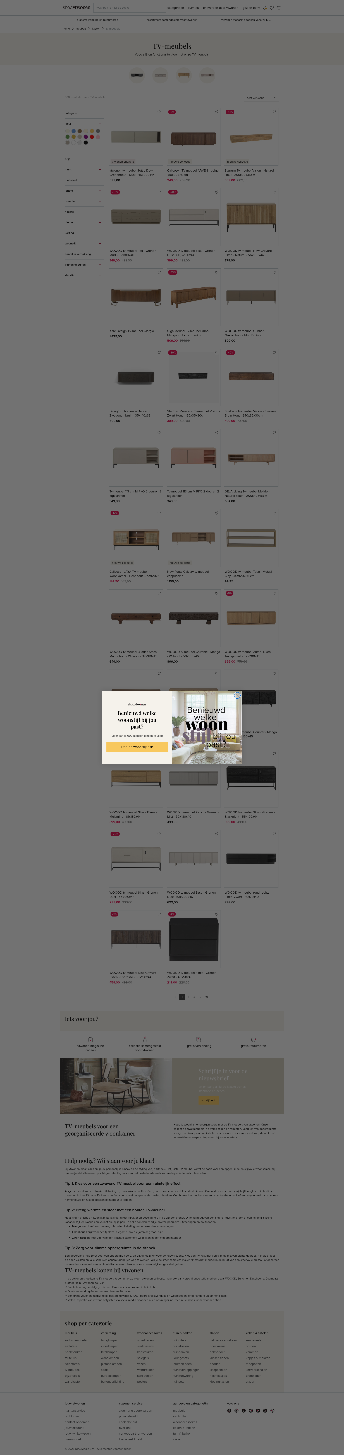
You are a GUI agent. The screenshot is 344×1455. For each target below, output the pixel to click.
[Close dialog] (237, 695)
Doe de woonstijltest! (137, 747)
